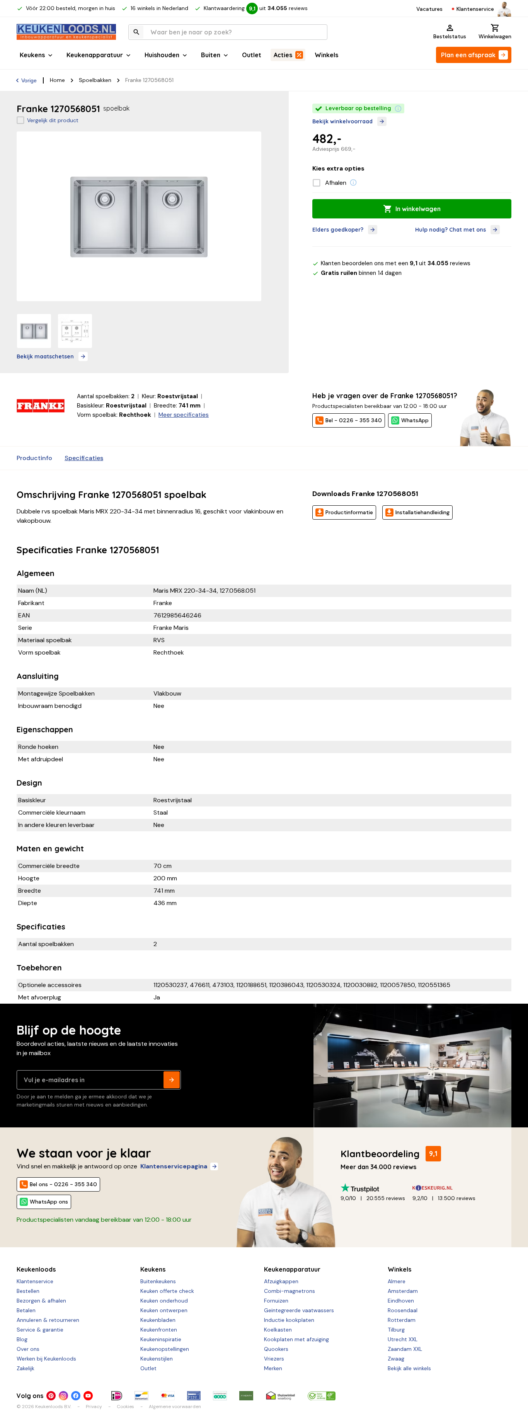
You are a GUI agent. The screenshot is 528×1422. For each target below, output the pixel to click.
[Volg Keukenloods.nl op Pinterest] (51, 1395)
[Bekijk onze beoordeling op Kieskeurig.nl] (448, 1188)
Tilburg (396, 1329)
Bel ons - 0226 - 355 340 (63, 1184)
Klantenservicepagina (173, 1166)
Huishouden (162, 55)
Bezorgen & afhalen (41, 1300)
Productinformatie (349, 512)
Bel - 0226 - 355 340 (353, 420)
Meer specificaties (183, 415)
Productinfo (34, 458)
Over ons (28, 1348)
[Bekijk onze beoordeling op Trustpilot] (376, 1188)
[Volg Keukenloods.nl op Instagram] (63, 1395)
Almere (396, 1281)
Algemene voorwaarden (175, 1406)
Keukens (32, 55)
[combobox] (227, 32)
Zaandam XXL (405, 1348)
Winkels (326, 55)
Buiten (210, 55)
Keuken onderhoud (164, 1300)
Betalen (26, 1310)
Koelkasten (278, 1329)
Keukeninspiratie (160, 1339)
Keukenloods (36, 1269)
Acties (283, 55)
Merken (273, 1368)
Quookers (276, 1348)
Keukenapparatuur (94, 55)
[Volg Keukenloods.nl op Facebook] (75, 1395)
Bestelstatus (449, 36)
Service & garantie (40, 1329)
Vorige (29, 80)
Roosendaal (402, 1310)
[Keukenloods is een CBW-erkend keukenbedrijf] (322, 1395)
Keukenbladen (157, 1319)
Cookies (125, 1406)
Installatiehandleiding (422, 512)
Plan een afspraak (468, 55)
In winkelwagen (418, 209)
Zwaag (396, 1358)
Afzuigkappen (281, 1281)
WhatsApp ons (49, 1201)
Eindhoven (401, 1300)
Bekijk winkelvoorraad (342, 121)
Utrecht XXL (402, 1339)
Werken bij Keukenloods (46, 1358)
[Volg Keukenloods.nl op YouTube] (88, 1395)
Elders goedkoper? (337, 229)
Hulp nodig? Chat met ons (450, 229)
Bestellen (28, 1290)
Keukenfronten (158, 1329)
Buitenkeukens (158, 1281)
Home (57, 80)
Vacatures (429, 8)
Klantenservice (475, 8)
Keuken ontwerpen (163, 1310)
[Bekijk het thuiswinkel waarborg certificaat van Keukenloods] (280, 1395)
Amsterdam (403, 1290)
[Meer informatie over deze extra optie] (353, 182)
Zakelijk (25, 1368)
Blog (22, 1339)
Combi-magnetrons (289, 1290)
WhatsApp (415, 420)
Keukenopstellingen (164, 1348)
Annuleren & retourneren (48, 1319)
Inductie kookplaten (289, 1319)
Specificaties (84, 458)
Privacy (94, 1406)
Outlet (251, 55)
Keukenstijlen (156, 1358)
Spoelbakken (95, 80)
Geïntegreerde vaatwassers (299, 1310)
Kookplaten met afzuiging (296, 1339)
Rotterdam (402, 1319)
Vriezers (274, 1358)
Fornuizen (276, 1300)
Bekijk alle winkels (409, 1368)
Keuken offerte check (167, 1290)
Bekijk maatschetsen (45, 356)
